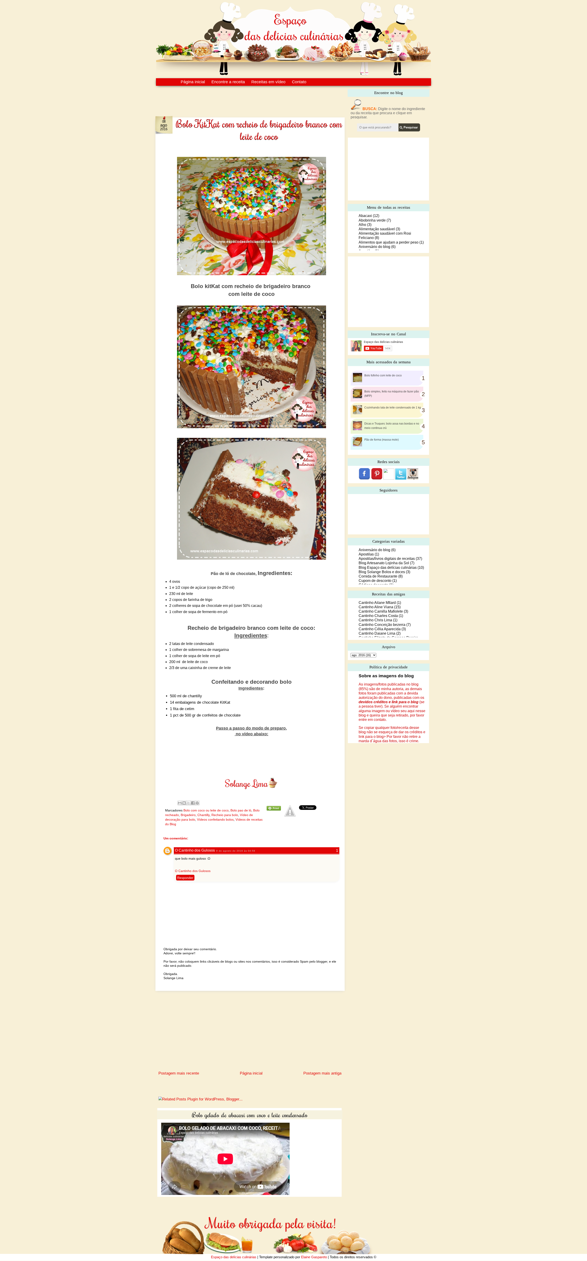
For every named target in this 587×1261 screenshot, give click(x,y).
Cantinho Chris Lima (375, 620)
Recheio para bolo (224, 815)
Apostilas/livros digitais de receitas (387, 559)
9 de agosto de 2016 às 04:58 (235, 851)
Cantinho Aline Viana (376, 607)
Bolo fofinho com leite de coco (383, 375)
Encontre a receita (228, 82)
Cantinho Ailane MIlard (377, 603)
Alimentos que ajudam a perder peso (388, 242)
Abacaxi (365, 216)
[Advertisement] (240, 98)
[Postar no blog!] (184, 803)
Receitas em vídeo (268, 82)
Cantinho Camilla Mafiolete (381, 611)
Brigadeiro (188, 815)
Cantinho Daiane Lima (377, 633)
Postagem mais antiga (322, 1073)
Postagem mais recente (178, 1073)
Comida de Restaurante (378, 576)
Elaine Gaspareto (314, 1257)
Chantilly (203, 815)
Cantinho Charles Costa (378, 616)
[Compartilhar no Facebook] (193, 803)
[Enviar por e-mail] (179, 803)
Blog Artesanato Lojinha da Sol (384, 563)
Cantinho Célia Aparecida (380, 629)
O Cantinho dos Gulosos (195, 850)
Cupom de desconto (375, 581)
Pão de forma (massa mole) (381, 439)
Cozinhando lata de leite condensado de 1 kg (392, 407)
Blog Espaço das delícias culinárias (388, 567)
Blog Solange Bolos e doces (382, 572)
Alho (362, 225)
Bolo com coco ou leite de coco (206, 810)
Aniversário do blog (374, 247)
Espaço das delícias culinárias (233, 1257)
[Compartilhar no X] (188, 803)
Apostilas (366, 554)
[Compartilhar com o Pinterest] (197, 803)
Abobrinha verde (372, 220)
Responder (185, 878)
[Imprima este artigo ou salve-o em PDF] (274, 809)
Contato (299, 82)
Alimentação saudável (377, 229)
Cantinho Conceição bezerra (382, 625)
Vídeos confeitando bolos (215, 819)
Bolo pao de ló (240, 810)
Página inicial (193, 82)
